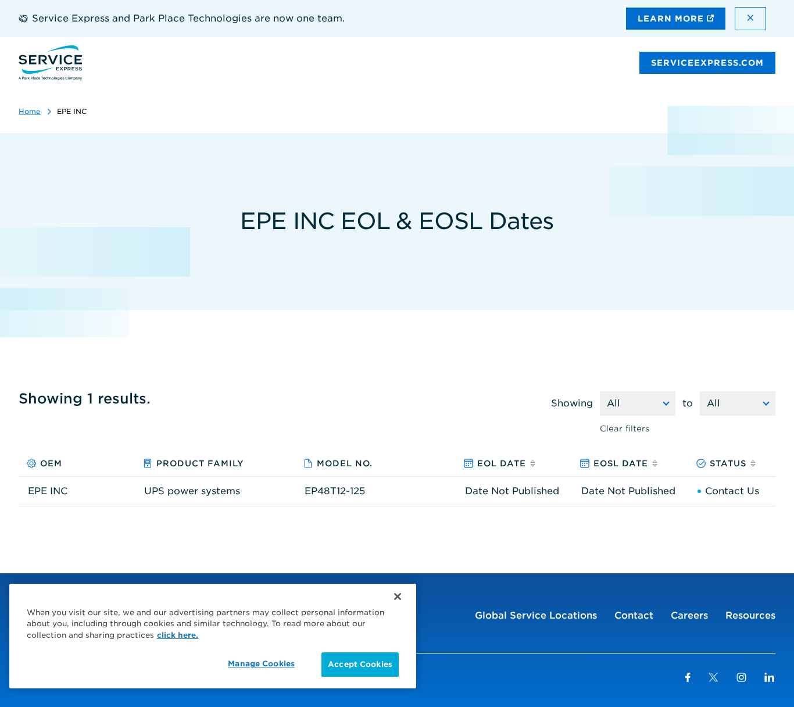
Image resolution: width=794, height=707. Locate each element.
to (687, 403)
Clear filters (624, 428)
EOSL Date (620, 463)
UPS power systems (192, 491)
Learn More (672, 18)
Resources (750, 615)
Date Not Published (512, 491)
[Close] (397, 596)
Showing (572, 403)
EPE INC (47, 491)
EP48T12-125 (335, 491)
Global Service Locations (536, 615)
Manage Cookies (261, 663)
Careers (689, 615)
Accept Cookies (360, 664)
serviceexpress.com (707, 62)
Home (30, 111)
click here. (177, 635)
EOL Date (501, 463)
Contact (633, 615)
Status (728, 463)
